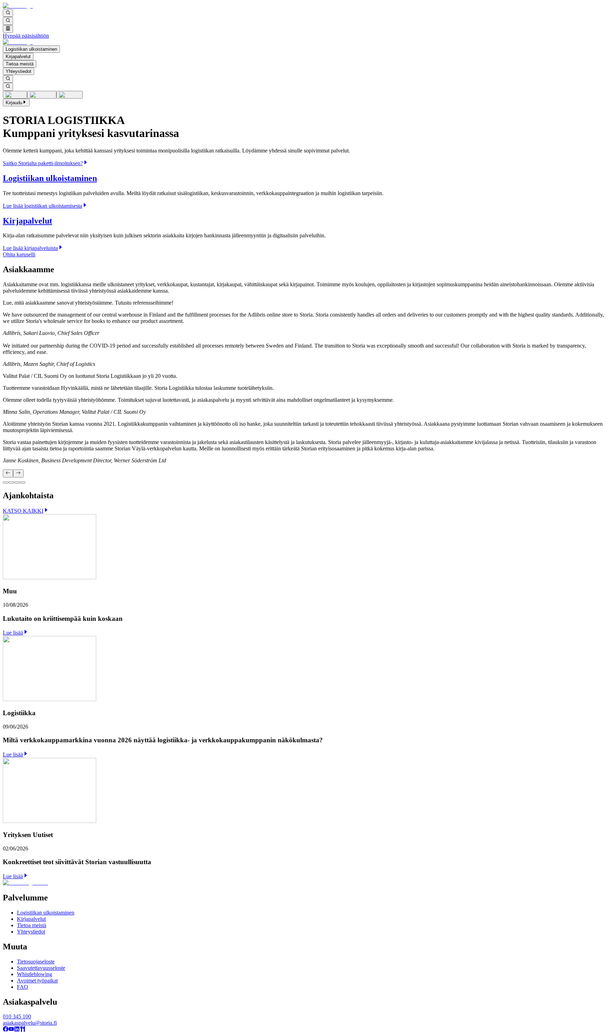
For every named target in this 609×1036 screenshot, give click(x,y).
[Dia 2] (11, 482)
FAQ (22, 987)
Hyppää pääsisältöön (26, 36)
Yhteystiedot (18, 71)
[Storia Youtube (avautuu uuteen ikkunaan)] (11, 1030)
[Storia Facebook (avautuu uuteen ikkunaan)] (5, 1030)
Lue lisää (13, 633)
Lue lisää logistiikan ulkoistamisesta (42, 206)
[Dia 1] (5, 482)
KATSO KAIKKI (23, 511)
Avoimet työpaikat (37, 981)
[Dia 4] (22, 482)
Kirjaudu (14, 102)
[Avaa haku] (8, 13)
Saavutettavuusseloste (41, 968)
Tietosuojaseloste (36, 962)
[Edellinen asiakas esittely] (8, 473)
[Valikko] (8, 29)
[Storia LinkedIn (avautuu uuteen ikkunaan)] (17, 1030)
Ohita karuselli (19, 254)
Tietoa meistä (19, 64)
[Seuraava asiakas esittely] (18, 473)
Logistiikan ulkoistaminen (31, 49)
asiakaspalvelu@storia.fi (30, 1023)
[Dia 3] (17, 482)
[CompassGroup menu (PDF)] (22, 1030)
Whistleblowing (34, 974)
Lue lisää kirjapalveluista (30, 248)
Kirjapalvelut (18, 56)
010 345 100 (17, 1016)
